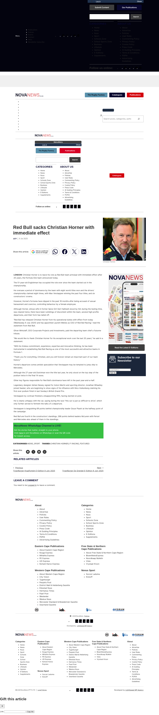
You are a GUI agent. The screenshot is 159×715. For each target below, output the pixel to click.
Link (2, 711)
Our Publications (129, 7)
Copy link (30, 712)
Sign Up (112, 373)
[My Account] (91, 1)
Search (136, 17)
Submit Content (102, 7)
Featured (85, 443)
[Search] (139, 119)
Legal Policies (42, 690)
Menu (17, 36)
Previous (19, 468)
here (21, 433)
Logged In (32, 485)
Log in (98, 1)
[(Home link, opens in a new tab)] (25, 634)
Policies (86, 616)
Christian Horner (59, 443)
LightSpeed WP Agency (84, 626)
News (30, 443)
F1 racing (74, 443)
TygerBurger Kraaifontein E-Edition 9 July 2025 (34, 471)
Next (99, 468)
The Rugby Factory (96, 95)
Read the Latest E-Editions (126, 347)
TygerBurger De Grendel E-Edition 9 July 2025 (82, 471)
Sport (37, 443)
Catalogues (117, 95)
